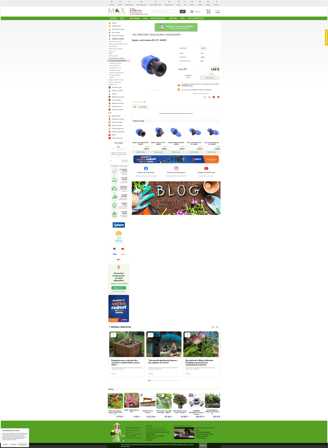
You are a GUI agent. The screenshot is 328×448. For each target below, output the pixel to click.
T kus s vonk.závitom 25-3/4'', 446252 (211, 143)
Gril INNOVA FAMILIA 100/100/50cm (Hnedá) (180, 397)
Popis (135, 107)
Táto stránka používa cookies (10, 430)
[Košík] (213, 11)
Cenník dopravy (201, 438)
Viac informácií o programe (118, 291)
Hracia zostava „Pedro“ (132, 411)
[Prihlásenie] (195, 11)
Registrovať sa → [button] (119, 288)
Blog (197, 430)
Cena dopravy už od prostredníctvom (196, 90)
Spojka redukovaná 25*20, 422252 (176, 143)
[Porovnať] (205, 97)
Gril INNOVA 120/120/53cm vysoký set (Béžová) (212, 398)
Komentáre (143, 107)
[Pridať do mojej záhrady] (218, 97)
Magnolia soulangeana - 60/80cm (196, 397)
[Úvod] (116, 11)
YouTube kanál (151, 438)
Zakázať (5, 444)
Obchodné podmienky (203, 432)
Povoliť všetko (23, 444)
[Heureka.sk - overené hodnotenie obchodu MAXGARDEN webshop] (118, 244)
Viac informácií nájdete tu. (137, 446)
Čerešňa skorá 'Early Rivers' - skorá (115, 411)
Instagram (149, 440)
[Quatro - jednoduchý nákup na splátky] (118, 308)
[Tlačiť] (214, 97)
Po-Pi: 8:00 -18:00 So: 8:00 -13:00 (157, 432)
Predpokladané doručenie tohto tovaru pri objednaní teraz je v (200, 85)
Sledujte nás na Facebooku (155, 436)
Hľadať (182, 11)
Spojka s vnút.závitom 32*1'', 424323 (140, 143)
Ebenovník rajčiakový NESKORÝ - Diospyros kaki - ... (147, 412)
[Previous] (213, 327)
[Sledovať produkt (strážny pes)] (209, 97)
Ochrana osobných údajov (204, 434)
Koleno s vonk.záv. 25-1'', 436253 (158, 143)
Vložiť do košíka (209, 78)
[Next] (217, 327)
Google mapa (150, 434)
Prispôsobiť (13, 444)
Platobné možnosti (202, 436)
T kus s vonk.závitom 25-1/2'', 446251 (193, 143)
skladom (147, 146)
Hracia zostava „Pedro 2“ (164, 397)
